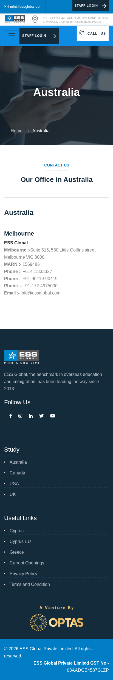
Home (18, 131)
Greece (17, 552)
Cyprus (17, 530)
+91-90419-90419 (40, 278)
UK (13, 494)
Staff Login (86, 5)
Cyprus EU (20, 541)
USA (14, 483)
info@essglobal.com (26, 6)
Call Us (96, 33)
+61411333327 (37, 271)
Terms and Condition (30, 584)
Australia (18, 462)
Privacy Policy (23, 573)
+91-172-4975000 (40, 285)
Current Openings (27, 563)
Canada (17, 473)
